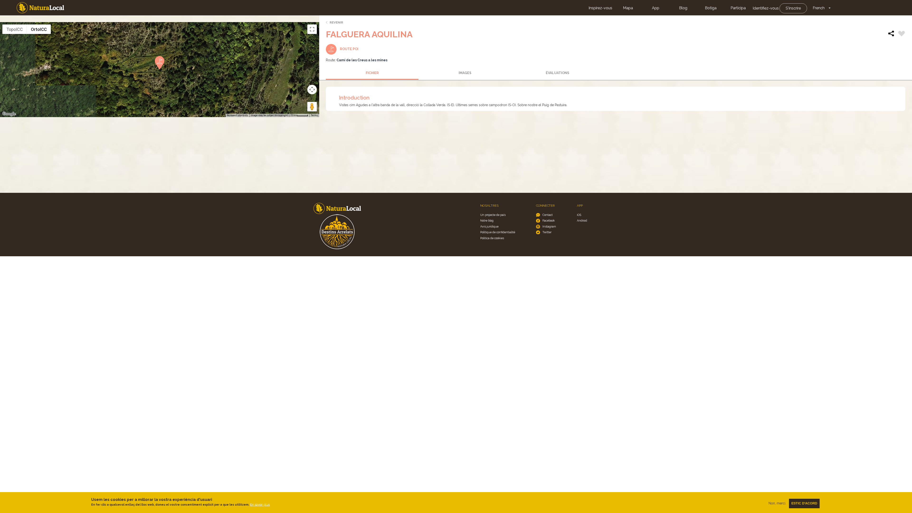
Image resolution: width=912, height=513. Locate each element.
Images (465, 73)
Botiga (711, 8)
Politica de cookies (492, 238)
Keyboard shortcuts (237, 115)
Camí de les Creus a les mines (362, 60)
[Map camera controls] (312, 89)
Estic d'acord (804, 503)
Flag (901, 34)
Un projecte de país (493, 215)
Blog (683, 8)
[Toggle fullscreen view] (312, 29)
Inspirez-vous (600, 8)
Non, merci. (777, 503)
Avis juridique (489, 226)
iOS (579, 215)
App (655, 8)
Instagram (549, 226)
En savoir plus (260, 504)
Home (40, 7)
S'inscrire (793, 8)
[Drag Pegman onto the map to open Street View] (312, 106)
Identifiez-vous (766, 8)
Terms (314, 115)
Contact (547, 215)
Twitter (546, 232)
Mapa (628, 8)
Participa (738, 8)
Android (582, 220)
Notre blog (487, 220)
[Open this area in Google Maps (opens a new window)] (9, 114)
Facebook (548, 220)
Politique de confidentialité (497, 232)
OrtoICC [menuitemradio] (39, 29)
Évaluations (557, 73)
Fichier (372, 73)
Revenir (336, 22)
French (819, 8)
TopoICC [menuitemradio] (14, 29)
